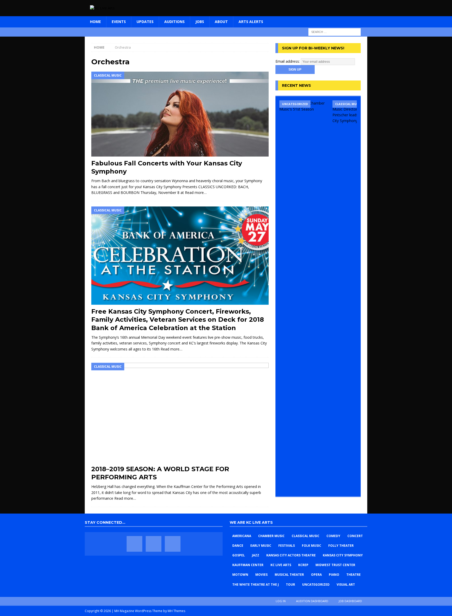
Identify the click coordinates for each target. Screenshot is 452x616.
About (221, 21)
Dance (237, 545)
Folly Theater (341, 545)
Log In (281, 601)
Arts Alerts (251, 21)
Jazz (255, 555)
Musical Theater (289, 574)
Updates (145, 21)
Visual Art (346, 584)
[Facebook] (134, 544)
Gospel (238, 555)
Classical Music (305, 536)
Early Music (260, 545)
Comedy (333, 536)
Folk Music (311, 545)
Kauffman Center (247, 565)
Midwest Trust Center (335, 565)
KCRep (303, 565)
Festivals (286, 545)
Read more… (196, 192)
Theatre (353, 574)
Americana (241, 536)
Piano (334, 574)
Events (119, 21)
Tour (290, 584)
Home (95, 21)
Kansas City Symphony (343, 555)
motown (240, 574)
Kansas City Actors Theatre (291, 555)
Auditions (174, 21)
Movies (261, 574)
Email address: (288, 61)
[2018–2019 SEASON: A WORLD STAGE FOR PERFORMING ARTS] (180, 412)
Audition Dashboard (312, 601)
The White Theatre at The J (255, 584)
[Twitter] (153, 544)
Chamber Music (271, 536)
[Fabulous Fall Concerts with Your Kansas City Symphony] (180, 114)
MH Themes (176, 611)
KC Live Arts (280, 565)
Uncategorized (316, 584)
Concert (355, 536)
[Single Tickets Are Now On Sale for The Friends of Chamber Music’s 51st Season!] (304, 296)
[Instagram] (172, 544)
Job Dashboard (350, 601)
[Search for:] (334, 31)
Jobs (199, 21)
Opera (316, 574)
